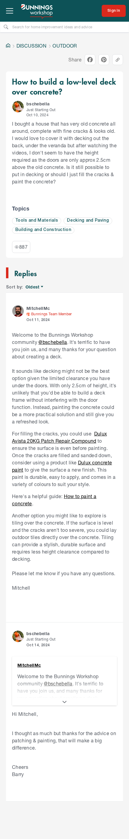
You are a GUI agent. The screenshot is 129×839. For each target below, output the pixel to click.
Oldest (33, 287)
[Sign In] (114, 11)
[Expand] (64, 702)
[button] (18, 107)
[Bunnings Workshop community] (37, 10)
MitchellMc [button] (38, 308)
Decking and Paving (88, 221)
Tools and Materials (36, 221)
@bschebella (52, 342)
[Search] (6, 26)
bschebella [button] (38, 103)
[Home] (8, 45)
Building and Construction (43, 230)
